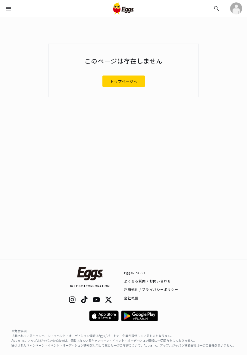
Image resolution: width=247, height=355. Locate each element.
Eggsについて (135, 272)
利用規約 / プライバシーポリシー (151, 289)
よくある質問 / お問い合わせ (147, 281)
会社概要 (131, 297)
